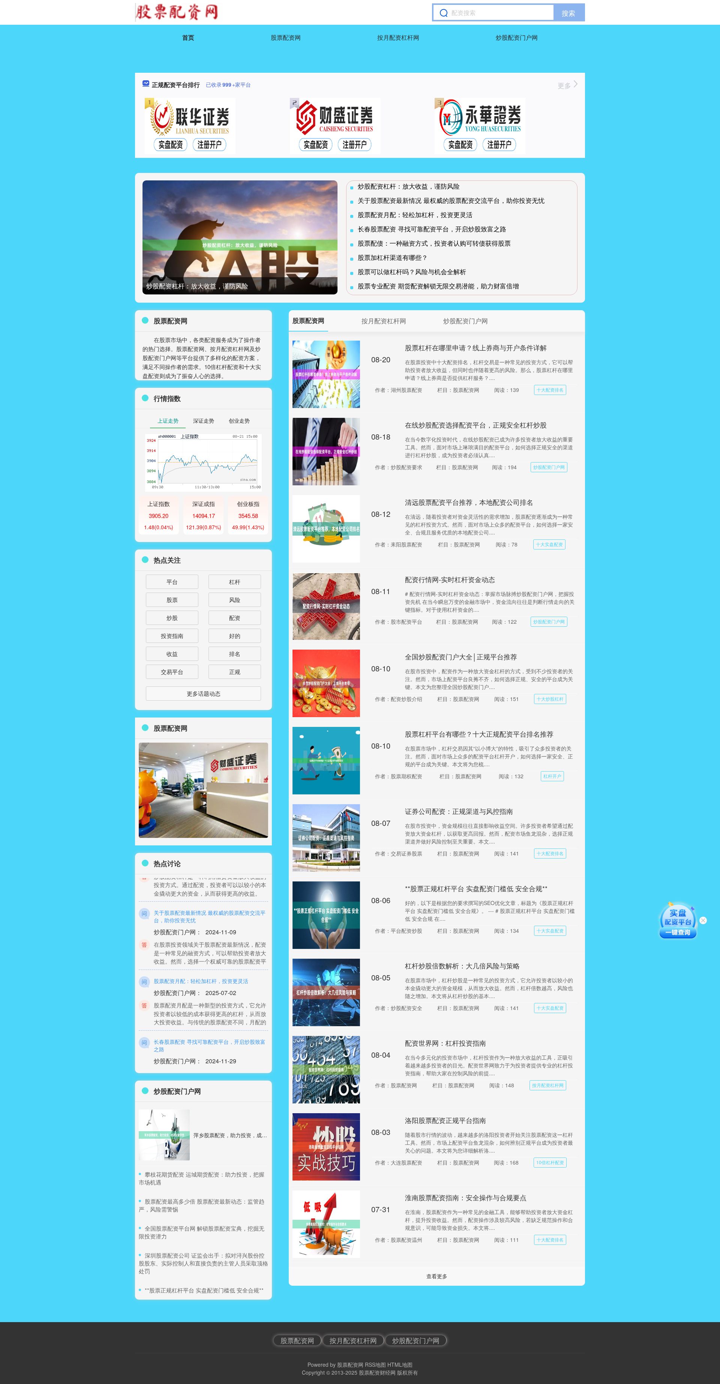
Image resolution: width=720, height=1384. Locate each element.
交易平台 (172, 671)
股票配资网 (286, 37)
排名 (234, 653)
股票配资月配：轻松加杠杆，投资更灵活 (415, 214)
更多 (565, 85)
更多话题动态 (203, 693)
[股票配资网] (179, 12)
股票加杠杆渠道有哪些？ (393, 257)
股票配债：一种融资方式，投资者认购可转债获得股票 (434, 243)
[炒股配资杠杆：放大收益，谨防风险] (240, 245)
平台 (172, 581)
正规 (234, 671)
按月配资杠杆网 (398, 37)
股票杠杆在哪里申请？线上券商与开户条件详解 (476, 347)
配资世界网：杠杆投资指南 (445, 1043)
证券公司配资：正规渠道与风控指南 (459, 811)
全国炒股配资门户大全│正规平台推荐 (461, 656)
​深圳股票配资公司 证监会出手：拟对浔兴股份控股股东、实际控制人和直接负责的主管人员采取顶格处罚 (203, 1263)
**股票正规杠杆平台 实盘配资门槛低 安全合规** (476, 888)
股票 (172, 599)
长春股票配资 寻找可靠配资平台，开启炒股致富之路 (432, 228)
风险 (234, 599)
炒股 (172, 617)
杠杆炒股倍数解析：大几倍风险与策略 (462, 965)
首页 (188, 37)
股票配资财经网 (377, 1372)
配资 (234, 617)
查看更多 (436, 1276)
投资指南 (172, 635)
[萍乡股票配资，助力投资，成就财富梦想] (164, 1134)
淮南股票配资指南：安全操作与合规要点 (465, 1197)
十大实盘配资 (549, 544)
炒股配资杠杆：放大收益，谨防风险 (197, 285)
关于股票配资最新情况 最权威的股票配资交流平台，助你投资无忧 (451, 200)
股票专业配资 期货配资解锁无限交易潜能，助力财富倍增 (438, 285)
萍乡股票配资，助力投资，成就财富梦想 (241, 1135)
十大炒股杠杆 (550, 698)
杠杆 (234, 581)
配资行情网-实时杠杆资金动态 (450, 579)
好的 (234, 635)
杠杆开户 (552, 776)
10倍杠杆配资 (550, 1162)
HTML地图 (399, 1364)
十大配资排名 (550, 389)
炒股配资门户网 (517, 37)
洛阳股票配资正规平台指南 (445, 1120)
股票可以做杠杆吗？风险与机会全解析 (412, 271)
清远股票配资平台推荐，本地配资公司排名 (469, 502)
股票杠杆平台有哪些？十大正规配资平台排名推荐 (479, 734)
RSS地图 (375, 1364)
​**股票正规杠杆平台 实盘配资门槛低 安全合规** (204, 1290)
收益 (172, 653)
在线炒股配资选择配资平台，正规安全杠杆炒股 (476, 424)
